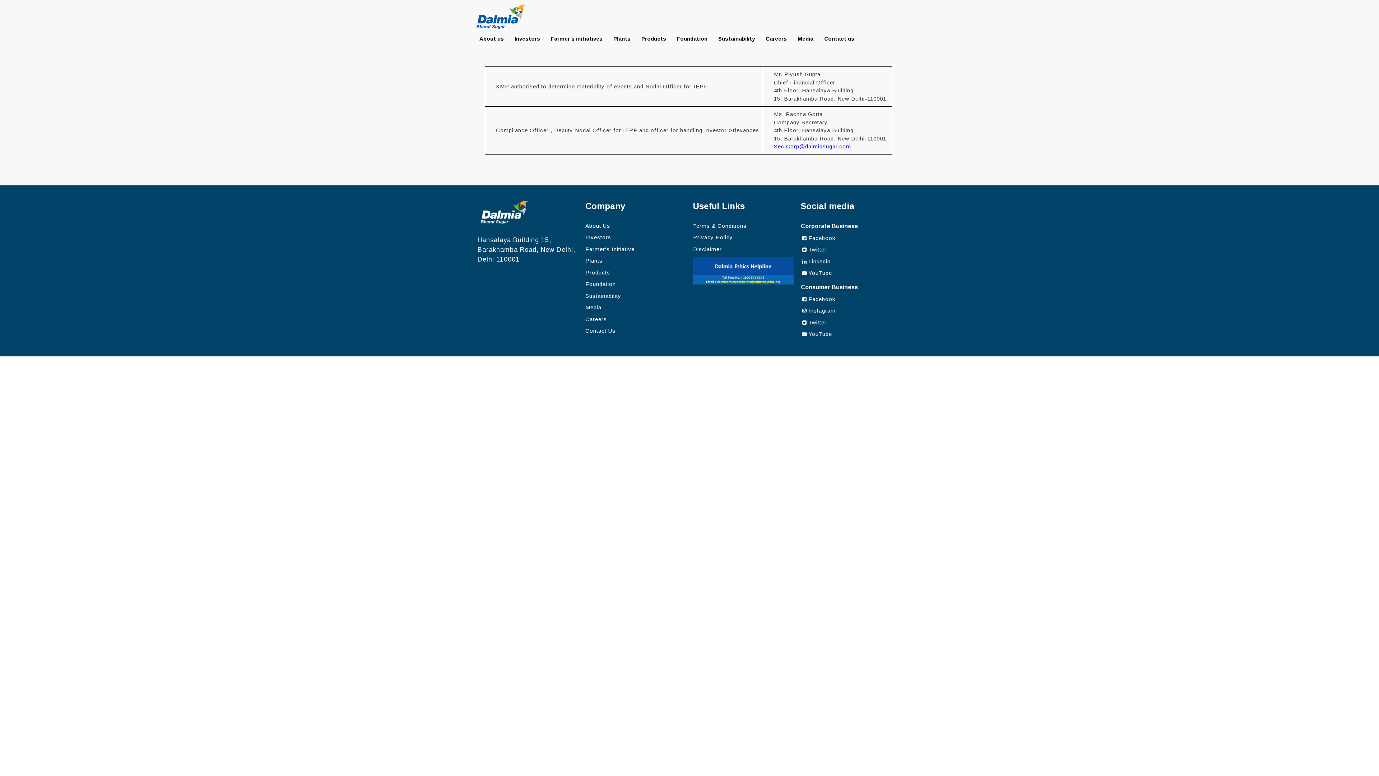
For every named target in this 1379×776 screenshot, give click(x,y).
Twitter (817, 249)
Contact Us (600, 331)
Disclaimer (707, 249)
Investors (527, 39)
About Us (597, 226)
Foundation (692, 39)
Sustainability (736, 39)
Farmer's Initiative (610, 249)
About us (491, 39)
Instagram (822, 311)
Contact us (839, 39)
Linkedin (819, 261)
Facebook (821, 238)
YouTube (820, 273)
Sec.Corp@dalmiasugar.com (812, 146)
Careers (776, 39)
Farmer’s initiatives (577, 39)
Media (805, 39)
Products (653, 39)
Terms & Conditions (720, 226)
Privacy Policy (713, 237)
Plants (622, 39)
